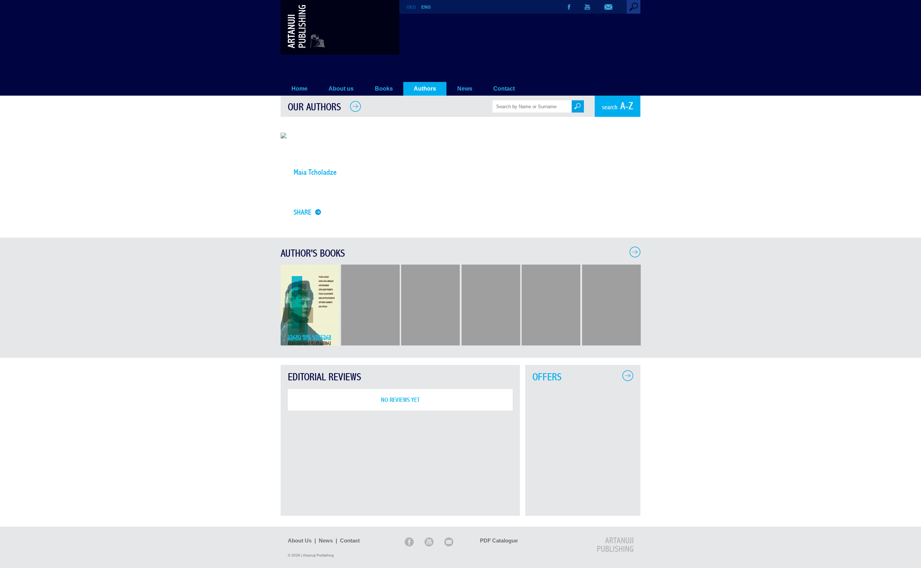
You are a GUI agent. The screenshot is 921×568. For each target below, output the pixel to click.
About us (341, 89)
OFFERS (547, 377)
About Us (300, 540)
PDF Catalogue (499, 540)
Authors (425, 89)
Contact (504, 89)
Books (384, 89)
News (464, 89)
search (617, 106)
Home (299, 89)
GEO (411, 7)
